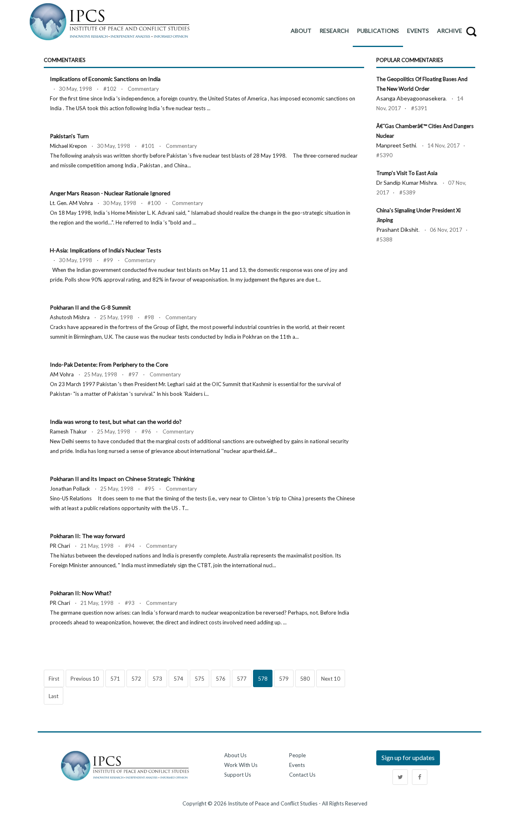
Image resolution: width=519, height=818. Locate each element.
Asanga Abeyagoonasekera (411, 98)
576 (220, 678)
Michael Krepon (68, 146)
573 (157, 678)
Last (53, 696)
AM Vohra (62, 374)
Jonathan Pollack (70, 488)
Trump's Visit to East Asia (407, 173)
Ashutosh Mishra (70, 317)
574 (178, 678)
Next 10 (330, 678)
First (54, 678)
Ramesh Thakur (68, 431)
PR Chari (60, 545)
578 (263, 678)
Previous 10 (85, 678)
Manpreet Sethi (396, 145)
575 (199, 678)
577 (242, 678)
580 (305, 678)
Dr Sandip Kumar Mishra (406, 182)
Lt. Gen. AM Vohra (71, 203)
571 (115, 678)
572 (136, 678)
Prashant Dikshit (397, 229)
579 (284, 678)
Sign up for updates (408, 757)
